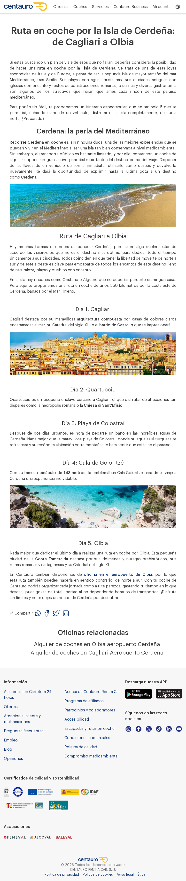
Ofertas (11, 707)
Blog (8, 749)
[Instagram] (128, 729)
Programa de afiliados (84, 701)
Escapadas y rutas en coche (89, 729)
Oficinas (61, 7)
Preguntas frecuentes (24, 731)
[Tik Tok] (159, 729)
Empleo (11, 740)
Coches (80, 7)
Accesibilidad (76, 719)
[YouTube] (179, 729)
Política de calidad (80, 747)
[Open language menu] (177, 6)
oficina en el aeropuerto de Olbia (118, 575)
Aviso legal (125, 874)
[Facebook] (138, 729)
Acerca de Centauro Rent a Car (92, 692)
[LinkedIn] (169, 729)
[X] (149, 729)
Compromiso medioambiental (91, 756)
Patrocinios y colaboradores (89, 710)
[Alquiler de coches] (25, 6)
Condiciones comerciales (87, 738)
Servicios (100, 7)
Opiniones (13, 759)
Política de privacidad (62, 874)
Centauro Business (131, 7)
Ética (141, 874)
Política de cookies (98, 874)
